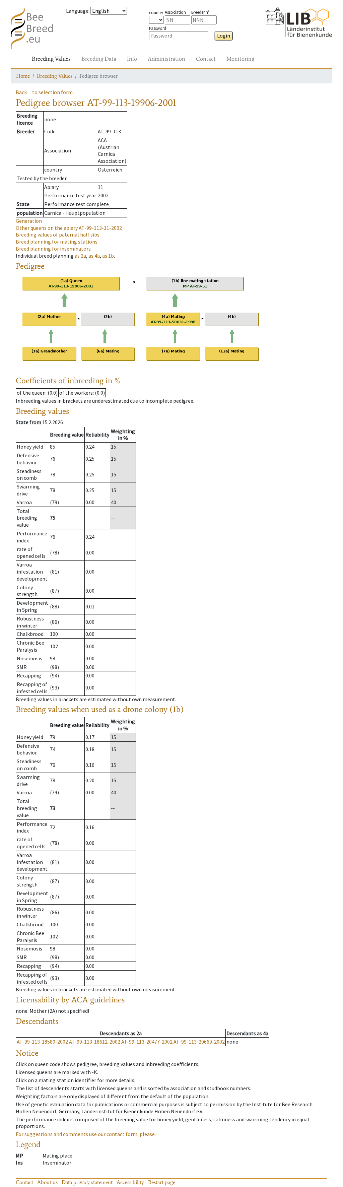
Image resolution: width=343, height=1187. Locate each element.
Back (21, 92)
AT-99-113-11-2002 (69, 227)
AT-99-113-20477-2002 (147, 1041)
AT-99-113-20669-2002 (199, 1041)
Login (223, 35)
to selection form (52, 92)
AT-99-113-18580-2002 (42, 1041)
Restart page (161, 1182)
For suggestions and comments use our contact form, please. (86, 1134)
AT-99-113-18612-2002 (94, 1041)
